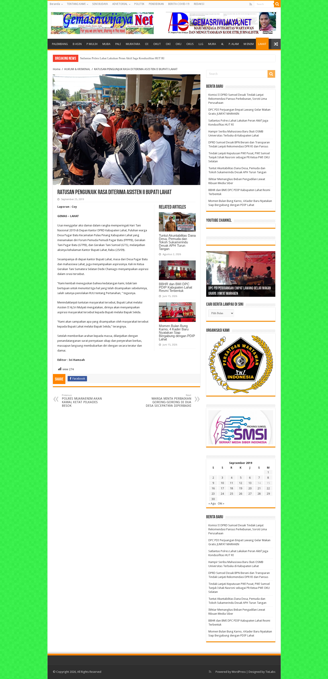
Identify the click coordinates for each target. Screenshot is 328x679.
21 (259, 488)
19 (240, 488)
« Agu (212, 503)
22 (268, 488)
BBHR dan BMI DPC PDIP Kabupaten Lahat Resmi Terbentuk (175, 287)
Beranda (55, 4)
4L (222, 44)
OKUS (190, 44)
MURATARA (133, 44)
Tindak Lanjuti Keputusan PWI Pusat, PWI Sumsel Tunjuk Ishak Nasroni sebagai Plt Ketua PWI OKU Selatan (239, 157)
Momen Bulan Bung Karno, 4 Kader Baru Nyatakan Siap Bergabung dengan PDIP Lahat (177, 332)
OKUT (157, 44)
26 (240, 493)
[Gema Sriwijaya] (102, 22)
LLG (201, 44)
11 (231, 483)
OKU (178, 44)
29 (268, 493)
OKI (168, 44)
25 (231, 493)
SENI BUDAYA (100, 4)
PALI (118, 44)
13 (249, 483)
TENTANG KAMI (76, 4)
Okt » (221, 503)
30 (213, 499)
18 (231, 488)
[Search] (277, 4)
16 (213, 488)
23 (213, 493)
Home (56, 69)
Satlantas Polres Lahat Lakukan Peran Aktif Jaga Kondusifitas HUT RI (122, 58)
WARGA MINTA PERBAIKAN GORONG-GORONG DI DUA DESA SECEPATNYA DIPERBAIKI (168, 400)
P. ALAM (234, 44)
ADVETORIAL (120, 4)
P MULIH (92, 44)
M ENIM (249, 44)
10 (222, 483)
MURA (212, 44)
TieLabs (270, 671)
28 (259, 493)
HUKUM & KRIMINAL (77, 69)
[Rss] (250, 4)
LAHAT (262, 44)
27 (249, 493)
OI (146, 44)
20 (249, 488)
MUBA (106, 44)
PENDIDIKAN (156, 4)
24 (222, 493)
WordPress (239, 671)
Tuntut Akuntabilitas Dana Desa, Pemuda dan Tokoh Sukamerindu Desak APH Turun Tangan (177, 242)
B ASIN (77, 44)
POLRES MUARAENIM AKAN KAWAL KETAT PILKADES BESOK (82, 400)
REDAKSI (199, 4)
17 (222, 488)
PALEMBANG (60, 44)
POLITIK (139, 4)
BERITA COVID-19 (178, 4)
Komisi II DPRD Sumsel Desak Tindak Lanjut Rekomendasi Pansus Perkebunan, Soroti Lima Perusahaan (237, 98)
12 (240, 483)
